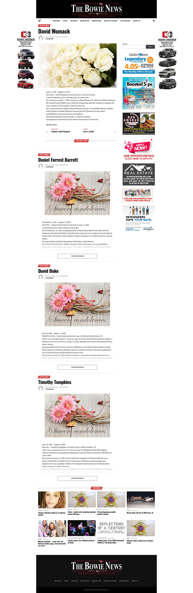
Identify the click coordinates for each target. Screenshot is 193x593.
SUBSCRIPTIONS (96, 21)
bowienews (50, 39)
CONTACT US (136, 21)
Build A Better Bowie (110, 21)
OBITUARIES (73, 21)
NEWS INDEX (56, 21)
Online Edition (84, 21)
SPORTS (65, 21)
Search (125, 44)
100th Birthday (125, 21)
